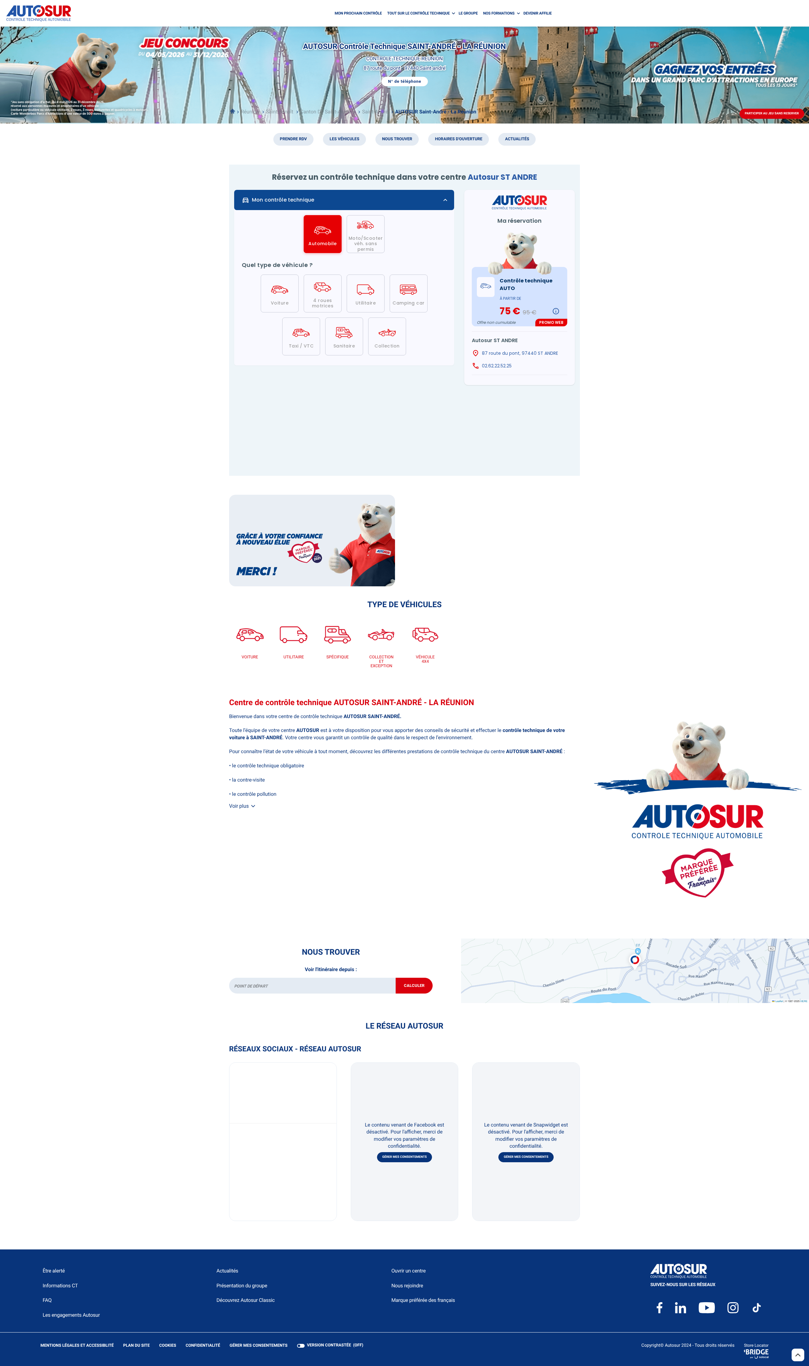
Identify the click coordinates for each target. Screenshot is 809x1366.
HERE (803, 1001)
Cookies (167, 1346)
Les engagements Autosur (71, 1315)
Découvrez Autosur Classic (245, 1300)
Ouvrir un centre (408, 1271)
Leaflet (779, 1001)
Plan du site (136, 1345)
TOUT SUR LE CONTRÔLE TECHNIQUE (418, 13)
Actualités (227, 1271)
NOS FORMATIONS (498, 13)
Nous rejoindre (407, 1286)
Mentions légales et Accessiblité (77, 1346)
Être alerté (54, 1271)
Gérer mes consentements (404, 1157)
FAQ (47, 1300)
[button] (635, 955)
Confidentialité (203, 1346)
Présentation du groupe (241, 1286)
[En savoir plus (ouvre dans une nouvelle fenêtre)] (312, 540)
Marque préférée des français (423, 1300)
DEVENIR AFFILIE (537, 13)
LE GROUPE (468, 13)
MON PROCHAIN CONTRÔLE (358, 13)
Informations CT (60, 1286)
